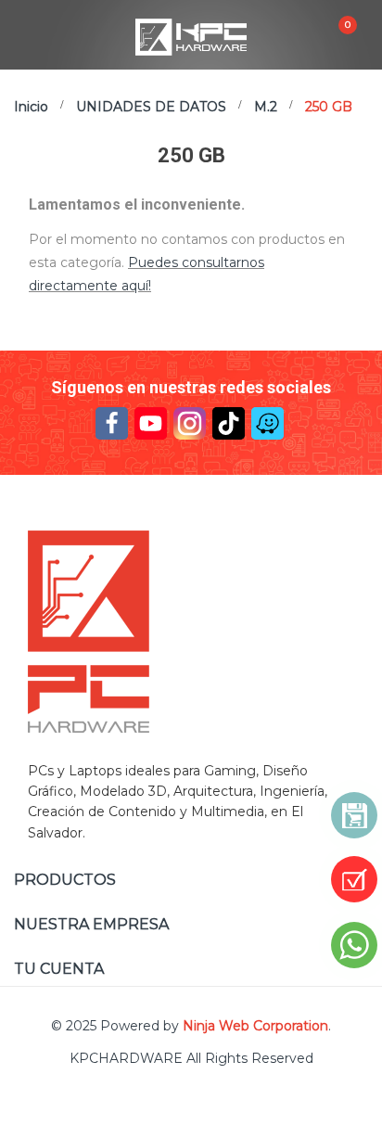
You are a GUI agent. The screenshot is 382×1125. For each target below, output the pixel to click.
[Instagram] (189, 423)
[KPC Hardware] (191, 632)
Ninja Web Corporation (255, 1025)
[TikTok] (228, 423)
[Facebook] (112, 423)
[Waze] (267, 423)
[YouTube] (150, 423)
